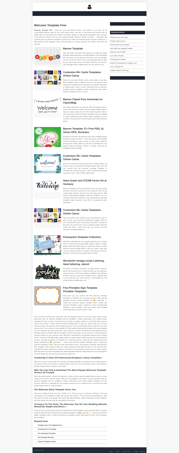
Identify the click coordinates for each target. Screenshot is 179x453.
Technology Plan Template (118, 59)
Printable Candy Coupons (117, 41)
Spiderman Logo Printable (117, 52)
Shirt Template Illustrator (46, 437)
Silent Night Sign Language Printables (121, 48)
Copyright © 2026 (39, 450)
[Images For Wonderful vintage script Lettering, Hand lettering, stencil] (47, 269)
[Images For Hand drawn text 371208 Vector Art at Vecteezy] (47, 189)
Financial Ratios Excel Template (119, 44)
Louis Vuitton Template (117, 56)
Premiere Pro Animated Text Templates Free (123, 63)
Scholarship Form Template (47, 429)
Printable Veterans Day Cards (119, 37)
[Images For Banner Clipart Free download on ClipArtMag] (47, 108)
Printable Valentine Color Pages (119, 70)
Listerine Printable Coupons (47, 441)
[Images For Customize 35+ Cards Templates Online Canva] (47, 164)
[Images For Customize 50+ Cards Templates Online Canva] (47, 80)
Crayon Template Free (116, 66)
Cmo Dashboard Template (46, 433)
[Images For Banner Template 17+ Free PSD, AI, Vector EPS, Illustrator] (47, 137)
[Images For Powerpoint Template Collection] (47, 245)
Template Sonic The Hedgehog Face (50, 425)
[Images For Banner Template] (47, 57)
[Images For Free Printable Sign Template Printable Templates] (47, 296)
